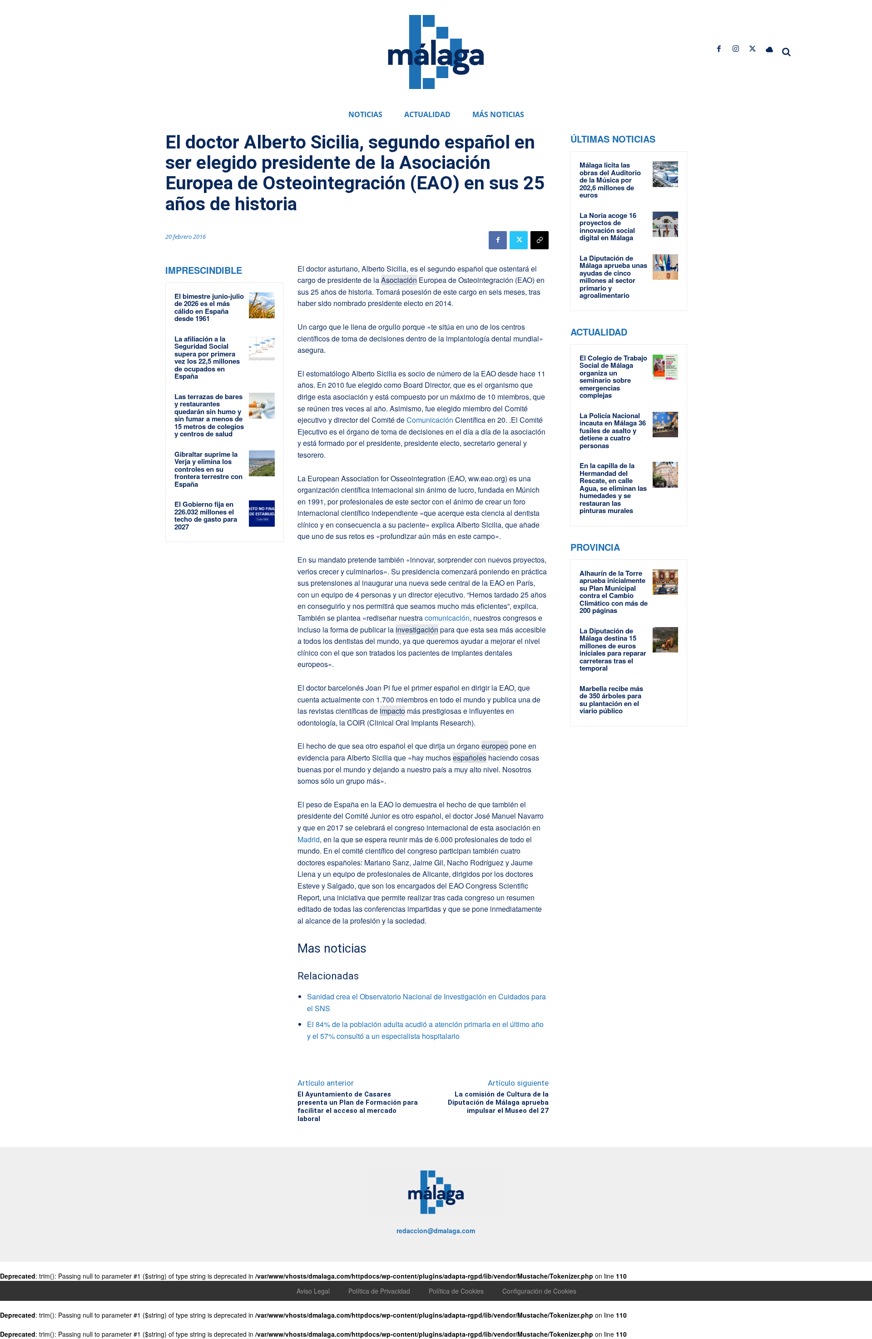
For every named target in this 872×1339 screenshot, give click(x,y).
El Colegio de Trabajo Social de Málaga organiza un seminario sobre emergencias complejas (613, 376)
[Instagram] (735, 49)
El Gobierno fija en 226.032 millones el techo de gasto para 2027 (205, 515)
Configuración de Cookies (539, 1290)
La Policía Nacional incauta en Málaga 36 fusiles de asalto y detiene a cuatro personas (613, 430)
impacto (392, 711)
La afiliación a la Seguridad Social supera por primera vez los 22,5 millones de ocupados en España (207, 357)
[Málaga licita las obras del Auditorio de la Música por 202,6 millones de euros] (665, 174)
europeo (494, 746)
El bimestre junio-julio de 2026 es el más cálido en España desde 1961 (209, 307)
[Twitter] (753, 49)
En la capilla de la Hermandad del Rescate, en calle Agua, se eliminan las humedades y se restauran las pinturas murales (613, 487)
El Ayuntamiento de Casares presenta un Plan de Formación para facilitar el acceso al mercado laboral (357, 1106)
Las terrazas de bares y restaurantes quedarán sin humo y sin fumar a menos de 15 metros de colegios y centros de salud (209, 415)
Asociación (399, 280)
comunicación (447, 618)
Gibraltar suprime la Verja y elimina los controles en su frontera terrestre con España (208, 469)
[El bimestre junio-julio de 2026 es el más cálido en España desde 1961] (262, 305)
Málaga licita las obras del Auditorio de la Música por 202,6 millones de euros (610, 180)
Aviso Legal (313, 1290)
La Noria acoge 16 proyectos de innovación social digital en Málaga (608, 226)
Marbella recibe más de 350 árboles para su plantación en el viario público (611, 699)
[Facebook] (719, 49)
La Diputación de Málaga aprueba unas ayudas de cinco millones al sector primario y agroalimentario (613, 277)
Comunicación (429, 420)
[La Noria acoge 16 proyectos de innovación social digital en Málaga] (665, 224)
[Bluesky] (769, 49)
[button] (787, 52)
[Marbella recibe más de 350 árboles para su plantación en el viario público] (665, 697)
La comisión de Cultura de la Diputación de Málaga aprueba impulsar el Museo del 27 (498, 1102)
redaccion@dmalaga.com (435, 1230)
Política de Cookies (456, 1290)
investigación (417, 629)
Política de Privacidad (379, 1290)
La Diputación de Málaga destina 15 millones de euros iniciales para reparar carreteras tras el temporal (613, 649)
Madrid (308, 839)
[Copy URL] (539, 240)
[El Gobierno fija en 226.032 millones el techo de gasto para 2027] (262, 513)
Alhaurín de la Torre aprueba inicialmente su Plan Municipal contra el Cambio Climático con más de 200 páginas (614, 592)
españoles (469, 757)
